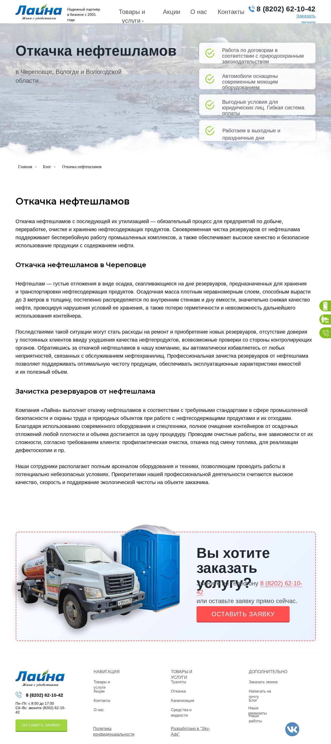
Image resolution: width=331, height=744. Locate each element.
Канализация (182, 700)
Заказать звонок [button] (263, 682)
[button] (243, 614)
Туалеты (178, 682)
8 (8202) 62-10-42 (286, 9)
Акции (171, 11)
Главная (25, 166)
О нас (198, 11)
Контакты (231, 11)
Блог (47, 166)
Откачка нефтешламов (82, 166)
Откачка (178, 691)
